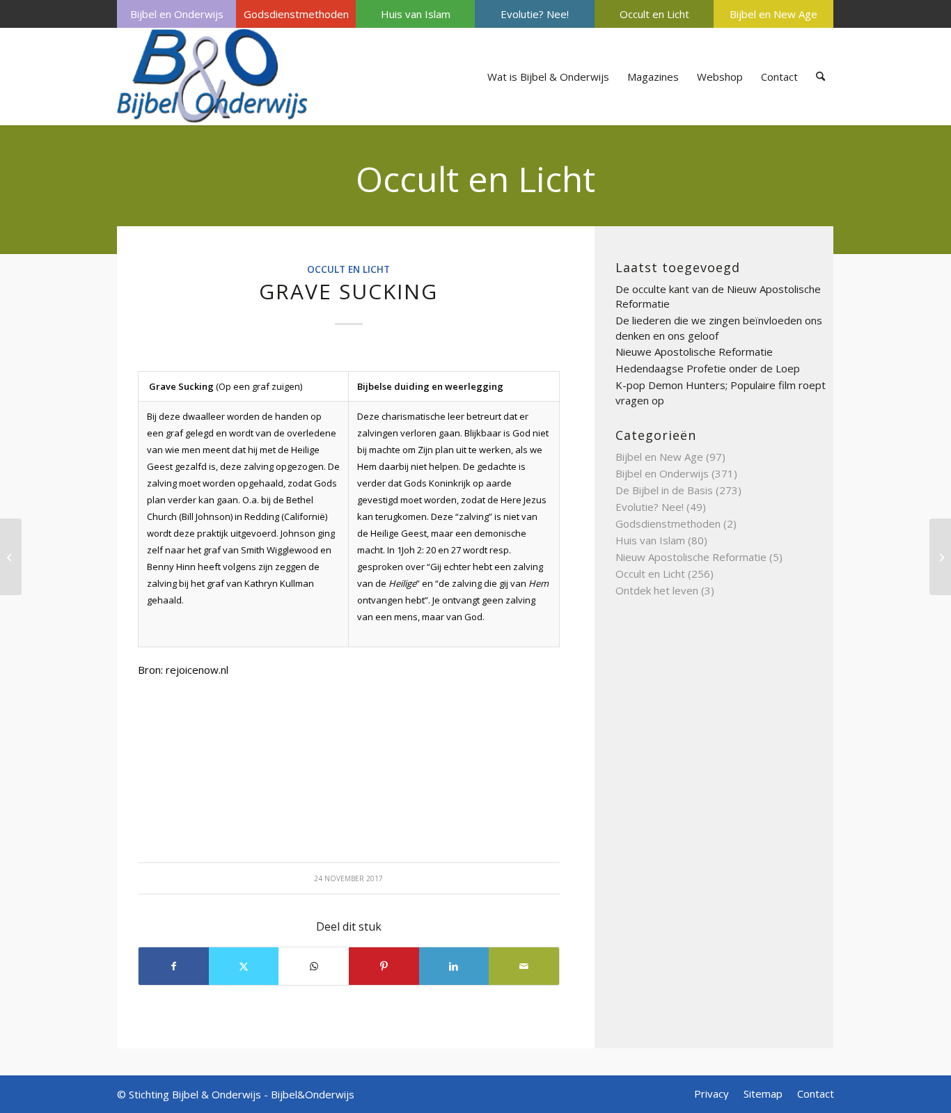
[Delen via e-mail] (524, 966)
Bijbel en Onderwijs (176, 14)
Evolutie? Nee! (535, 14)
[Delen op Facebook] (174, 966)
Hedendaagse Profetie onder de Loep (707, 368)
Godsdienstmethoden (296, 14)
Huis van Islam (415, 14)
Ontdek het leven (656, 590)
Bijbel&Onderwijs (312, 1094)
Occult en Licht (654, 14)
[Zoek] (820, 76)
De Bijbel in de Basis (664, 490)
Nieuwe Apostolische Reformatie (694, 351)
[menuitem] (176, 14)
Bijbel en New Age (773, 14)
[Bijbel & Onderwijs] (212, 76)
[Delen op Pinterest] (384, 966)
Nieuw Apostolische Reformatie (691, 557)
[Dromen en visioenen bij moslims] (11, 557)
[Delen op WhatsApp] (313, 966)
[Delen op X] (244, 966)
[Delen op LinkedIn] (454, 966)
